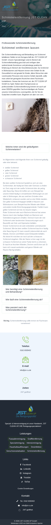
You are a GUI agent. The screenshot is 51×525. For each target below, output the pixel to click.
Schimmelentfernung (36, 451)
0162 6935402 (25, 350)
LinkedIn (27, 469)
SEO (21, 523)
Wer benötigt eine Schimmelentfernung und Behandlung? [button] (24, 290)
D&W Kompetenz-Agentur (34, 523)
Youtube (27, 477)
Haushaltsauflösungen (19, 447)
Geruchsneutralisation (15, 451)
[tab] (25, 149)
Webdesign (14, 523)
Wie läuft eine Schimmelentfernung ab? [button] (24, 299)
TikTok (27, 482)
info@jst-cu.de (25, 370)
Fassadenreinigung (17, 439)
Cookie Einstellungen (25, 488)
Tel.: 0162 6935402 (27, 501)
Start (4, 26)
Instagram (26, 473)
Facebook (26, 465)
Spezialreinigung (17, 443)
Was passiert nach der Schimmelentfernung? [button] (16, 308)
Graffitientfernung (35, 439)
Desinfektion (36, 447)
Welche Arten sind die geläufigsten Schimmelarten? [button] (22, 148)
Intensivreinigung (34, 443)
